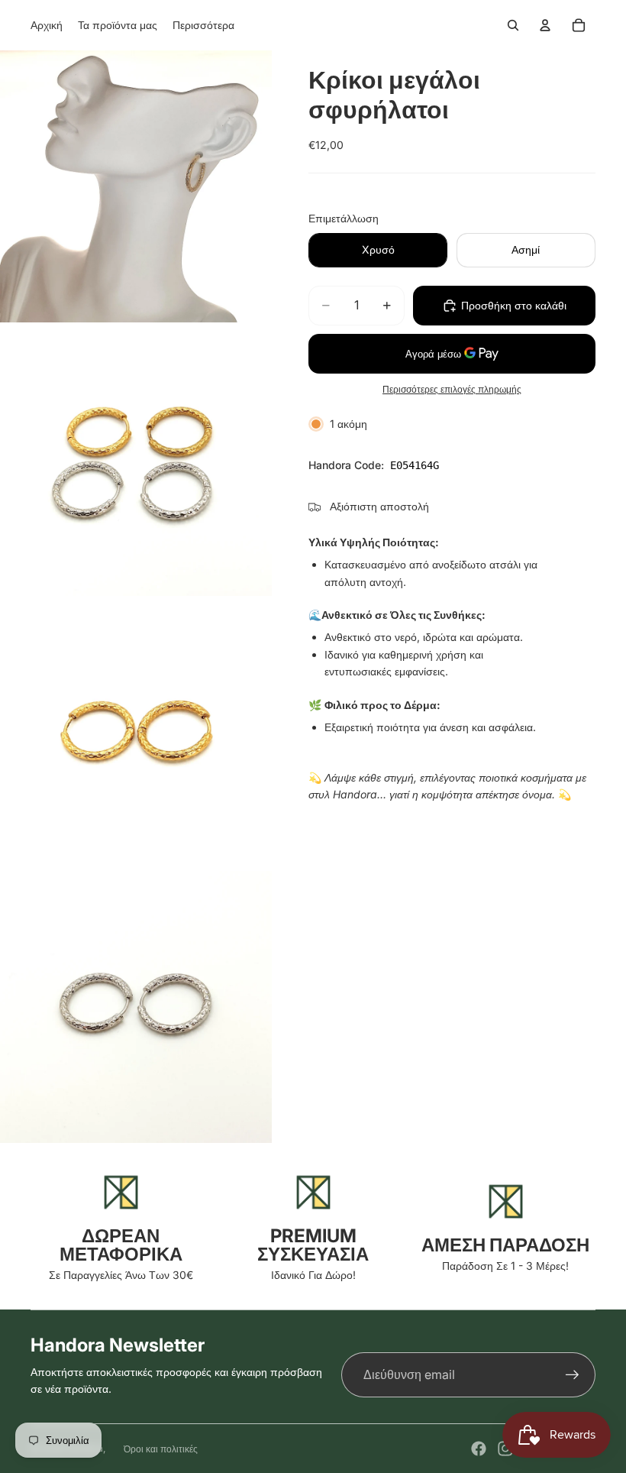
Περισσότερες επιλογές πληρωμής (451, 389)
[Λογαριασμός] (545, 25)
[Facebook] (479, 1448)
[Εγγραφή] (573, 1375)
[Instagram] (505, 1448)
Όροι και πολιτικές (161, 1449)
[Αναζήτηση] (513, 25)
